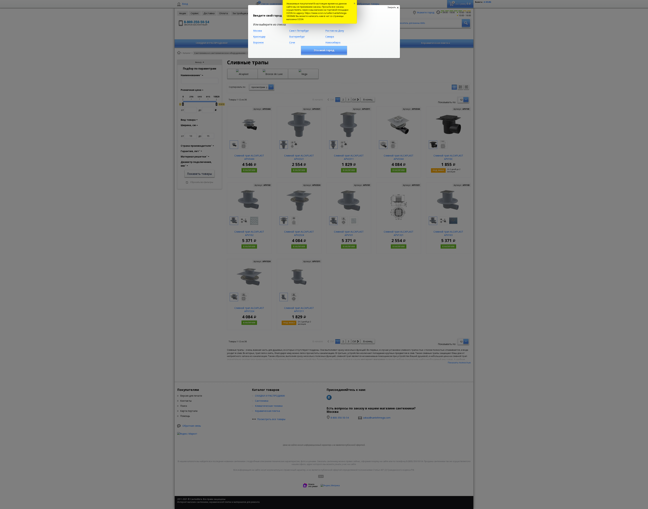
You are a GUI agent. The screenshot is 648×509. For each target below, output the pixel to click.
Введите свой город (267, 15)
